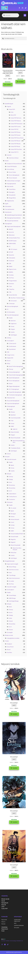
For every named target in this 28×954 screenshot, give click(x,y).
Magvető (13, 542)
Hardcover (11, 260)
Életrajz (11, 369)
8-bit (12, 112)
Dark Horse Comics (14, 569)
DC (9, 246)
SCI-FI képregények (14, 389)
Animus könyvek (15, 519)
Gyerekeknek (12, 349)
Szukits (13, 332)
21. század (13, 508)
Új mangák (9, 632)
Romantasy (12, 485)
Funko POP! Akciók (12, 166)
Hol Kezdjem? (10, 589)
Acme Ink (11, 232)
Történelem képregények (15, 395)
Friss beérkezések (9, 209)
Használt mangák (11, 586)
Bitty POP (13, 115)
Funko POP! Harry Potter (17, 138)
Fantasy (11, 476)
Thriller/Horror (13, 496)
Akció (10, 606)
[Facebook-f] (2, 944)
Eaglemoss (14, 323)
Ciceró (12, 522)
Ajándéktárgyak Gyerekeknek (14, 215)
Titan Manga (12, 575)
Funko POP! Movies (16, 143)
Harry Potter (10, 646)
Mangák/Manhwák (9, 561)
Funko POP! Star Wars (16, 149)
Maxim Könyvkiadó (15, 437)
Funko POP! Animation (16, 123)
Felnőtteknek (12, 346)
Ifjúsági (11, 479)
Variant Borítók (13, 295)
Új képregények (11, 406)
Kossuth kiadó (14, 536)
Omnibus (11, 275)
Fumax (12, 326)
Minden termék (9, 635)
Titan (10, 286)
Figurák (9, 106)
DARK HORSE (12, 243)
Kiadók (10, 318)
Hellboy (9, 338)
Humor (11, 383)
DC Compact (14, 249)
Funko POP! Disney (15, 132)
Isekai (10, 618)
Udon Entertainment (14, 578)
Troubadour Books (15, 448)
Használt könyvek (11, 459)
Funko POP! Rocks (15, 146)
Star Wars (9, 652)
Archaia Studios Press (14, 238)
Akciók (6, 160)
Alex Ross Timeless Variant (18, 298)
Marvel (8, 360)
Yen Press (11, 584)
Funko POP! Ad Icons (16, 118)
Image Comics (10, 355)
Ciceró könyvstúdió (15, 418)
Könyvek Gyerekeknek (12, 220)
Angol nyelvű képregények (13, 226)
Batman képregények (12, 306)
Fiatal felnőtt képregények (16, 375)
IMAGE (10, 266)
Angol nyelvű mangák (12, 564)
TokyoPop (11, 289)
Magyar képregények (14, 386)
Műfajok (9, 473)
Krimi (10, 482)
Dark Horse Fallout (14, 158)
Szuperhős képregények (15, 392)
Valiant (9, 453)
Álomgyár (13, 513)
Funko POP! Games (16, 135)
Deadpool (9, 644)
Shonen (11, 629)
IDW (10, 263)
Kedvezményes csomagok (13, 180)
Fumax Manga (12, 595)
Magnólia (13, 539)
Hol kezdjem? (10, 340)
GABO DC (15, 429)
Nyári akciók (10, 186)
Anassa (12, 516)
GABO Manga (12, 598)
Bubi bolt (13, 320)
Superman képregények (13, 403)
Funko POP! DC (14, 129)
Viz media (11, 581)
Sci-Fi (10, 491)
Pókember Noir (11, 398)
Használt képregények (13, 315)
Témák (7, 641)
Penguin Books (13, 280)
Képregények (8, 223)
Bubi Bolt (13, 415)
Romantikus (12, 488)
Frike (12, 420)
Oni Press (11, 278)
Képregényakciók (11, 183)
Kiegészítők (10, 358)
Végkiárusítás (10, 200)
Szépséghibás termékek (13, 638)
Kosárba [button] (8, 84)
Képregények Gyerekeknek (14, 218)
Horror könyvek (13, 178)
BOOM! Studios (13, 240)
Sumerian (11, 283)
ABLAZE (11, 229)
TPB (10, 292)
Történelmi (12, 499)
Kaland (11, 621)
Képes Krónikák (15, 432)
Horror (10, 612)
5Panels (13, 412)
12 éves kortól (12, 343)
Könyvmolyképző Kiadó (17, 533)
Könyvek (7, 456)
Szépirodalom (12, 493)
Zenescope (11, 303)
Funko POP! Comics (16, 126)
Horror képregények (14, 175)
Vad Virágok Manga (14, 601)
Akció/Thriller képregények (16, 366)
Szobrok (9, 155)
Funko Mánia (12, 189)
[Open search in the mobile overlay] (10, 15)
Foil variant (14, 300)
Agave (12, 465)
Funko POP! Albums (16, 120)
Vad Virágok (14, 335)
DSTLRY (11, 252)
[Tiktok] (7, 944)
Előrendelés (8, 206)
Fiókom (3, 922)
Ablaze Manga (12, 566)
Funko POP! (12, 109)
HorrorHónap (10, 169)
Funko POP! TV (14, 152)
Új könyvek (9, 502)
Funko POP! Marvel (15, 140)
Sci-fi (10, 626)
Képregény (11, 192)
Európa (12, 525)
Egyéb (6, 203)
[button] (25, 15)
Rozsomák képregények (13, 400)
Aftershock (11, 235)
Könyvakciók (12, 195)
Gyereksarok (8, 212)
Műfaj (8, 363)
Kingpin (13, 329)
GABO (12, 426)
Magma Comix (12, 269)
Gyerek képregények (14, 377)
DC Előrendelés (11, 312)
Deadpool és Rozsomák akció (14, 163)
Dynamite (11, 255)
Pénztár (3, 924)
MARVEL (11, 272)
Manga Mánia (12, 198)
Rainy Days (13, 552)
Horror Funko (12, 172)
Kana (10, 572)
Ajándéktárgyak (9, 103)
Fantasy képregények (14, 372)
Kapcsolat (4, 919)
